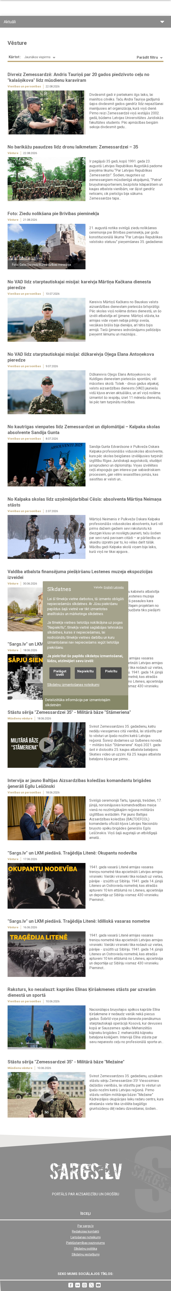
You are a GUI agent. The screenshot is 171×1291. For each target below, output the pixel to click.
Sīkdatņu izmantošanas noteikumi (73, 685)
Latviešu (119, 587)
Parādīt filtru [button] (147, 57)
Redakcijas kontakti (85, 1231)
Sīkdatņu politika (85, 1248)
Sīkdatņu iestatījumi (86, 1254)
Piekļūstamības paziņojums (85, 1243)
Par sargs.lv (85, 1226)
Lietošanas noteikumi (86, 1237)
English (108, 587)
